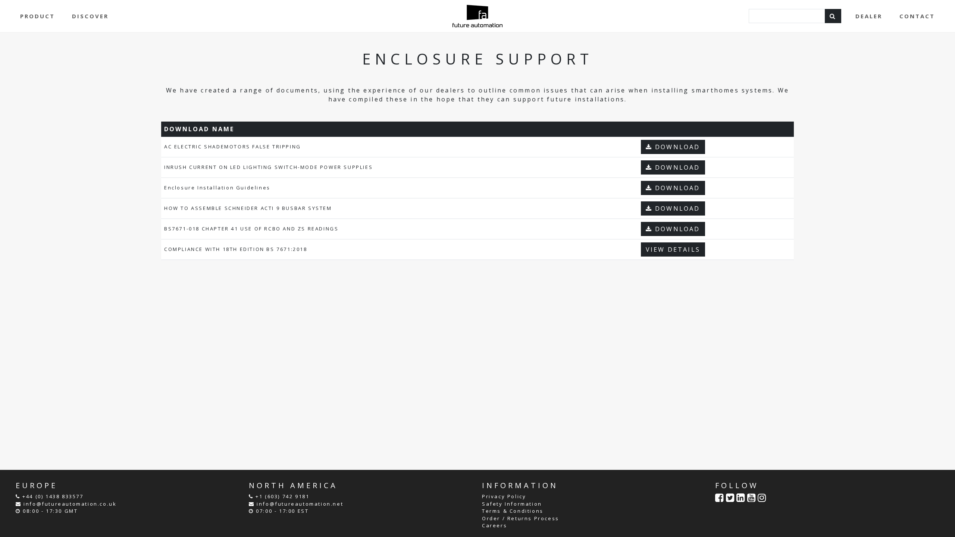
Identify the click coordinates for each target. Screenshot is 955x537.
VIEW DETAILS (673, 249)
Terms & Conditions (513, 511)
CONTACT (917, 16)
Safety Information (512, 503)
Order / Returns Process (520, 518)
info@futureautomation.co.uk (70, 503)
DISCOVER (90, 16)
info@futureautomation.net (300, 503)
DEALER (868, 16)
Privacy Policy (504, 496)
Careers (494, 525)
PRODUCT (37, 16)
